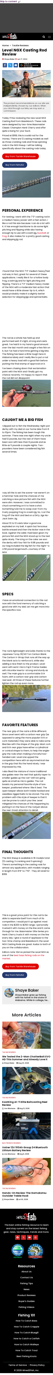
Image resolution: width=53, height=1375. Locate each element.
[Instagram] (35, 1237)
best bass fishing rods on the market (23, 957)
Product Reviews (27, 1295)
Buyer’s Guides (26, 1301)
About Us (26, 1271)
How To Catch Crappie (26, 1326)
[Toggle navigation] (49, 36)
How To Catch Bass (26, 1320)
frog (4, 236)
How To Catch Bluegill (26, 1332)
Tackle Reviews (20, 45)
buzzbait (41, 232)
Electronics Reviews (11, 1143)
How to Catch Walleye (26, 1344)
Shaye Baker (27, 990)
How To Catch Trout (26, 1350)
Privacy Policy (37, 1365)
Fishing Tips (26, 1283)
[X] (23, 1237)
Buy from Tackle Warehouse (20, 156)
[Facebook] (17, 1237)
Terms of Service (17, 1365)
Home (5, 45)
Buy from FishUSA (14, 164)
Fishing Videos (26, 1307)
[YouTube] (29, 1237)
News (26, 1289)
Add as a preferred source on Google (31, 65)
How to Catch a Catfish (27, 1338)
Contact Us (26, 1277)
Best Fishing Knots (27, 1356)
